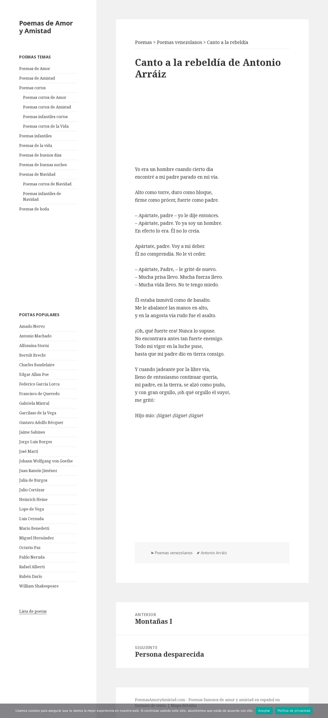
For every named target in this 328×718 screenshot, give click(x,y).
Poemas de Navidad (37, 174)
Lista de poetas (33, 611)
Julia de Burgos (33, 480)
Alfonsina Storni (34, 345)
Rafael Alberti (32, 566)
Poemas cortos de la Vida (46, 126)
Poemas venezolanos (174, 552)
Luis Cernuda (31, 518)
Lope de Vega (31, 509)
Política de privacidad (294, 710)
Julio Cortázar (32, 489)
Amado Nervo (32, 326)
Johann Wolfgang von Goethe (46, 461)
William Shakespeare (39, 586)
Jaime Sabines (32, 432)
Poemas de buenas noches (43, 164)
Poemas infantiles (35, 136)
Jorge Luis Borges (35, 441)
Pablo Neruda (32, 557)
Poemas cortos (32, 87)
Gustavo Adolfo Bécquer (41, 422)
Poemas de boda (34, 209)
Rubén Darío (30, 576)
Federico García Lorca (39, 384)
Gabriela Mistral (34, 403)
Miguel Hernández (36, 538)
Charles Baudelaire (37, 364)
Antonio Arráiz (214, 552)
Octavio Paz (30, 547)
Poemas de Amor (34, 68)
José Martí (28, 451)
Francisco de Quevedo (39, 393)
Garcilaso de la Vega (37, 413)
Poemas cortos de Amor (44, 97)
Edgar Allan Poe (34, 374)
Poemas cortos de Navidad (47, 184)
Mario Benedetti (34, 528)
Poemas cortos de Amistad (47, 107)
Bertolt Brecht (32, 355)
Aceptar (264, 710)
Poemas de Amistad (37, 78)
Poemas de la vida (35, 145)
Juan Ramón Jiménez (38, 470)
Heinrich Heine (33, 499)
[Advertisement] (55, 261)
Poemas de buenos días (40, 155)
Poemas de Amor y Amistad (46, 27)
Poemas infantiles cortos (45, 116)
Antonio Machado (35, 336)
